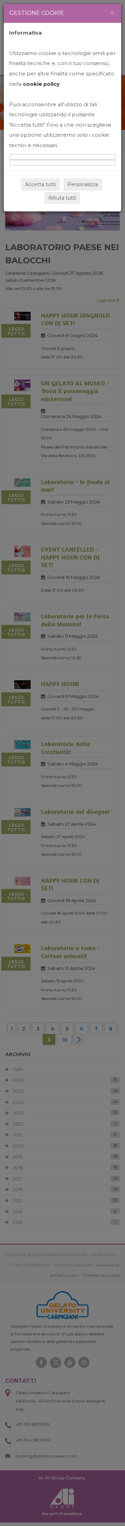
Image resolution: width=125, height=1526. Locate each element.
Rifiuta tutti (62, 198)
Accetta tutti (40, 184)
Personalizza (82, 184)
